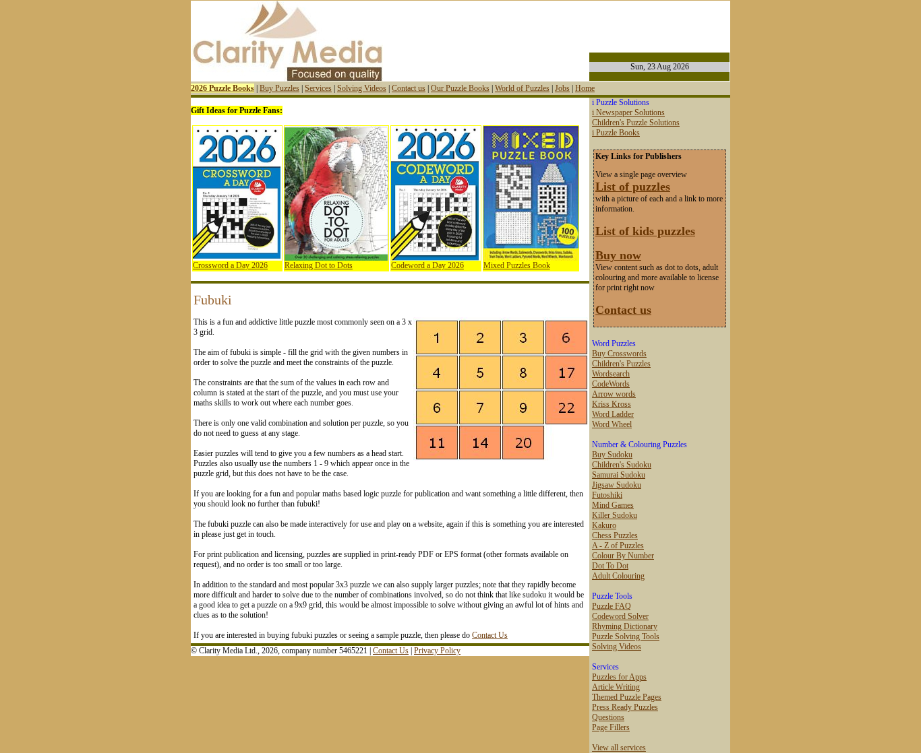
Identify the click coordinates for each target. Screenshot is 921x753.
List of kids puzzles (645, 231)
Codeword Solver (620, 616)
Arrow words (614, 394)
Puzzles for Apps (619, 677)
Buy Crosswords (619, 353)
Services (318, 88)
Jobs (562, 88)
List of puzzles (632, 186)
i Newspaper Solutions (628, 112)
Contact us (408, 88)
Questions (608, 717)
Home (585, 88)
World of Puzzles (522, 88)
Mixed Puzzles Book (516, 265)
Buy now (618, 255)
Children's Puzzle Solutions (636, 122)
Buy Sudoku (612, 454)
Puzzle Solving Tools (625, 636)
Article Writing (616, 687)
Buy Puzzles (279, 88)
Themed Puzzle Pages (626, 697)
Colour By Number (623, 555)
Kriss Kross (611, 404)
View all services (619, 747)
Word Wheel (612, 424)
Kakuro (604, 525)
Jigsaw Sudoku (616, 485)
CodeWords (611, 384)
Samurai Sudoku (618, 475)
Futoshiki (607, 495)
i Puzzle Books (616, 132)
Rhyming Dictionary (624, 626)
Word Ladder (613, 414)
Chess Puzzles (615, 535)
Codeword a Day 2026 (427, 265)
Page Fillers (611, 727)
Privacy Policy (437, 650)
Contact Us (490, 635)
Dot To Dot (610, 565)
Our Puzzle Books (460, 88)
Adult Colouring (618, 576)
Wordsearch (611, 374)
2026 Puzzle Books (222, 88)
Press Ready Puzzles (625, 707)
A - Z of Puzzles (618, 545)
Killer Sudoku (614, 515)
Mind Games (613, 505)
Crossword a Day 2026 (230, 265)
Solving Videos (361, 88)
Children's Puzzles (621, 363)
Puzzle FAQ (611, 606)
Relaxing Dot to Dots (319, 265)
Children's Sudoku (621, 464)
